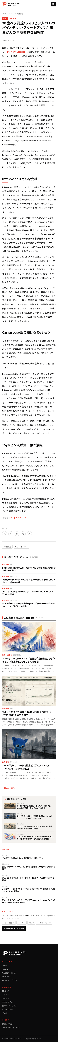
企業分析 (5, 708)
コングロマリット (44, 923)
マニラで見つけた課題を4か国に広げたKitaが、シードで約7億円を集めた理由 (28, 713)
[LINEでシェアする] (23, 533)
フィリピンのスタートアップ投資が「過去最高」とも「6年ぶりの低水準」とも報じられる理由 (28, 660)
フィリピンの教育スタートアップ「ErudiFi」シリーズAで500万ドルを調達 (28, 593)
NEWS (11, 13)
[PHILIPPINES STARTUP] (11, 4)
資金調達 (20, 13)
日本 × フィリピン (9, 1005)
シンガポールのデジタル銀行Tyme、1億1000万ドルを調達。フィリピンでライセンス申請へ (29, 605)
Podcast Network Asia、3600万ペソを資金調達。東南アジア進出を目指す (29, 569)
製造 (31, 923)
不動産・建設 (8, 923)
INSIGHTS (6, 969)
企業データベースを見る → (14, 928)
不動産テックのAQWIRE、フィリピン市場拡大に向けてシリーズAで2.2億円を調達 (29, 581)
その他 (4, 1013)
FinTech (21, 923)
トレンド (5, 994)
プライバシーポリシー (11, 1027)
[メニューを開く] (53, 4)
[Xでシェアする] (4, 533)
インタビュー (7, 1009)
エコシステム (7, 655)
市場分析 (5, 991)
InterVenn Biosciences (17, 51)
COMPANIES (7, 976)
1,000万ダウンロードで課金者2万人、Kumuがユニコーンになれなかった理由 (28, 767)
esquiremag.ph (18, 517)
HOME (4, 13)
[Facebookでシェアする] (10, 533)
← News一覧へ (8, 788)
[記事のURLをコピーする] (29, 533)
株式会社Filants (35, 1039)
